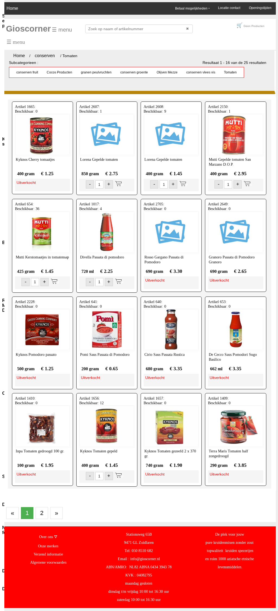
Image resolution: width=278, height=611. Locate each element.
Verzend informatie (48, 554)
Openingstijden (260, 8)
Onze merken (48, 546)
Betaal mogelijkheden (192, 8)
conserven (45, 55)
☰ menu (62, 30)
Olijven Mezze (167, 72)
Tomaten (230, 72)
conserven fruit (27, 72)
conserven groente (134, 72)
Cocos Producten (59, 72)
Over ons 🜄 (48, 537)
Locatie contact (229, 8)
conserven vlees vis (200, 72)
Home (12, 8)
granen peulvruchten (96, 72)
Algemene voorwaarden (48, 562)
